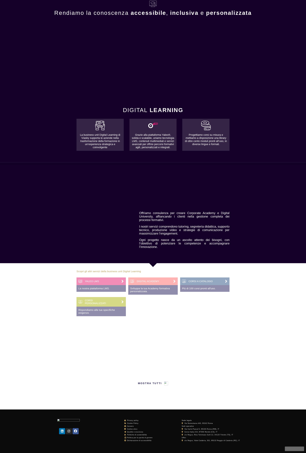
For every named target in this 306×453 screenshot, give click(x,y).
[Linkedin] (62, 431)
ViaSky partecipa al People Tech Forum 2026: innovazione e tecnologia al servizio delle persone (101, 343)
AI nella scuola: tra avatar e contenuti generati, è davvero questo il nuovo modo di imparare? (205, 343)
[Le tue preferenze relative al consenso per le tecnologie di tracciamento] (294, 449)
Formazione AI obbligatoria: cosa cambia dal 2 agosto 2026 (152, 340)
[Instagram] (69, 431)
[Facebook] (76, 431)
